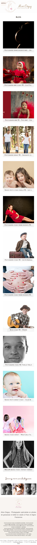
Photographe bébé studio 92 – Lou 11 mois (18, 85)
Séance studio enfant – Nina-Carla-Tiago (18, 435)
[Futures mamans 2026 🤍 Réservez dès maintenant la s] (30, 489)
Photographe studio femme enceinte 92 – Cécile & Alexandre (18, 225)
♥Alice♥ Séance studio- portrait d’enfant (18, 470)
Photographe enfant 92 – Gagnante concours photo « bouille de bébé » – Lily (18, 155)
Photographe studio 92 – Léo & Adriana (18, 260)
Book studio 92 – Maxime (18, 330)
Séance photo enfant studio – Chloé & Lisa (18, 400)
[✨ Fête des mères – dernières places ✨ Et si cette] (18, 489)
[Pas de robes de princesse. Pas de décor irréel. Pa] (6, 489)
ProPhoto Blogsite (18, 542)
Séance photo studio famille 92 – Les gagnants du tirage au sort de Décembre (18, 190)
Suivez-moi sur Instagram (18, 478)
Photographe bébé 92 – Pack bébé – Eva (18, 120)
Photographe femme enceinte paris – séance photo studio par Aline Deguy (18, 50)
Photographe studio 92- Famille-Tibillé (18, 365)
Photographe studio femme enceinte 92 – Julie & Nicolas (18, 295)
